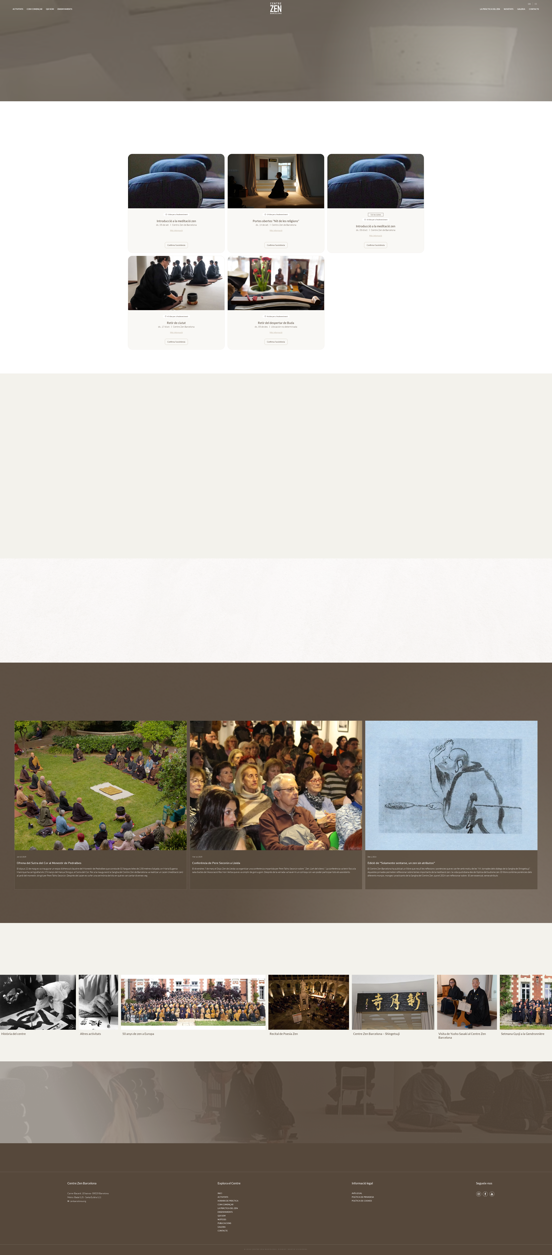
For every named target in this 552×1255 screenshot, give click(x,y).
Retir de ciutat (176, 323)
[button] (509, 9)
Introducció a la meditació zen (176, 221)
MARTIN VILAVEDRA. (298, 1249)
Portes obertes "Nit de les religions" (276, 221)
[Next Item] (546, 1002)
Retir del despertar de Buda (276, 323)
